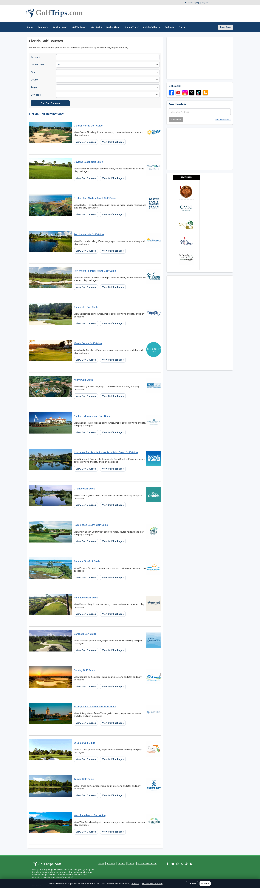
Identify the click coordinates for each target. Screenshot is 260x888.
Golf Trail (36, 94)
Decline (192, 883)
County (34, 79)
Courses (42, 27)
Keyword (35, 57)
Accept (205, 883)
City (33, 72)
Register (205, 3)
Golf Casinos (78, 27)
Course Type (37, 64)
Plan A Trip (130, 27)
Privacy (121, 863)
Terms (131, 863)
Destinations (59, 27)
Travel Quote (225, 27)
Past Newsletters (223, 119)
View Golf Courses (86, 142)
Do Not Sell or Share (147, 863)
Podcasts (169, 27)
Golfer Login (193, 3)
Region (34, 87)
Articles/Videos (150, 27)
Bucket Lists (112, 27)
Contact (111, 863)
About (101, 863)
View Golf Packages (113, 142)
